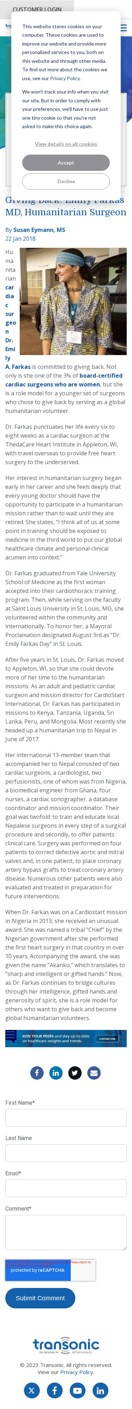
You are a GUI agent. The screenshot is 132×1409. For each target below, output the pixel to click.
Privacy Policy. (65, 78)
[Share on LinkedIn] (56, 1073)
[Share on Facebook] (37, 1073)
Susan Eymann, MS (39, 230)
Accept (66, 163)
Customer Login (37, 9)
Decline (66, 181)
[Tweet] (75, 1073)
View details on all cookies (66, 144)
